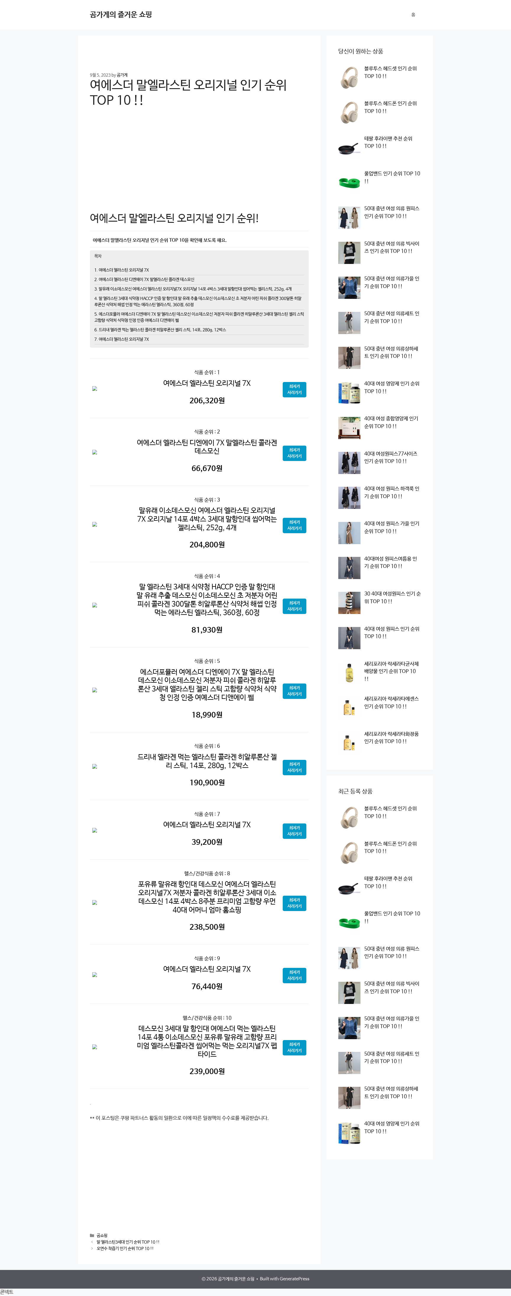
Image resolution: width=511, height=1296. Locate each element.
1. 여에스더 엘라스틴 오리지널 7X (121, 270)
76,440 (207, 987)
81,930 (207, 630)
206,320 (207, 401)
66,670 (207, 469)
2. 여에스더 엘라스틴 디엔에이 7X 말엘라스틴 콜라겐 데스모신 (144, 279)
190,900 (207, 783)
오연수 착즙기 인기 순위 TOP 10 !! (125, 1248)
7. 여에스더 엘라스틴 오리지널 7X (121, 339)
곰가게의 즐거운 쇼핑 (121, 15)
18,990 (207, 715)
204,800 (207, 545)
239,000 (207, 1072)
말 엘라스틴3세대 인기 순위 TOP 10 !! (128, 1242)
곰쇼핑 (102, 1235)
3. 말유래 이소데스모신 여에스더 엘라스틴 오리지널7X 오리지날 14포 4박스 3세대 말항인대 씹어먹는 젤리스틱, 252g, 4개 (193, 289)
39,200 (207, 842)
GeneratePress (294, 1279)
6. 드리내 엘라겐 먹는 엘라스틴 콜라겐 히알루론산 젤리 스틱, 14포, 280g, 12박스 (160, 330)
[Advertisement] (199, 164)
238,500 (207, 927)
